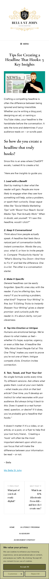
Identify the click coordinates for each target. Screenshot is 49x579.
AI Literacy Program (29, 527)
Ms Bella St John (13, 470)
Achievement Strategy (24, 540)
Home (12, 527)
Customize (12, 574)
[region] (24, 561)
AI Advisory (24, 534)
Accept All (24, 567)
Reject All (35, 574)
